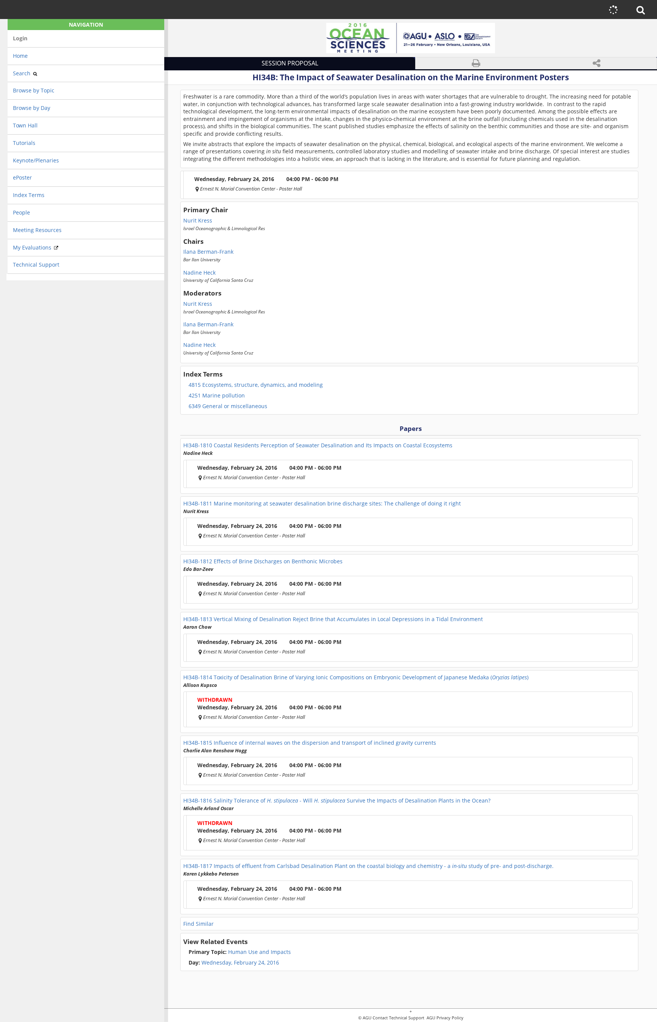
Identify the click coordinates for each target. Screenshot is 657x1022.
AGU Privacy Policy (444, 1018)
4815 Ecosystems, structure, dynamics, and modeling (256, 385)
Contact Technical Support (398, 1018)
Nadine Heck (199, 272)
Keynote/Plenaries (36, 160)
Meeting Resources (37, 230)
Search (22, 73)
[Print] (476, 63)
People (21, 212)
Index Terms (28, 195)
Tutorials (24, 142)
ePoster (22, 177)
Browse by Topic (33, 90)
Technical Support (36, 264)
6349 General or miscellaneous (228, 406)
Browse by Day (31, 107)
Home (20, 55)
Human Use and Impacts (240, 952)
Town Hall (25, 125)
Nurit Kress (197, 220)
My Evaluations (33, 247)
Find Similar (198, 923)
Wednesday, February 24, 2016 (240, 962)
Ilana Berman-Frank (208, 251)
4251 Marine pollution (217, 395)
